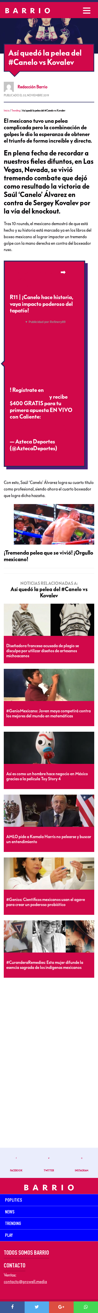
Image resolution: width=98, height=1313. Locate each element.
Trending (15, 110)
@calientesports (29, 397)
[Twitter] (37, 1307)
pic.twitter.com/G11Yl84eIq (42, 430)
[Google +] (61, 1307)
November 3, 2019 (31, 455)
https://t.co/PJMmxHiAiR (40, 279)
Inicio (6, 110)
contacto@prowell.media (25, 1281)
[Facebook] (12, 1307)
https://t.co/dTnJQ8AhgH (40, 423)
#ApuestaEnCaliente (35, 272)
